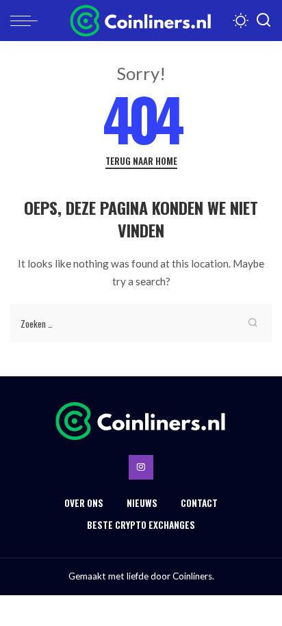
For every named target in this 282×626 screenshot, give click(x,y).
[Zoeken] (263, 20)
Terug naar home (141, 161)
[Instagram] (141, 467)
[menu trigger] (27, 20)
